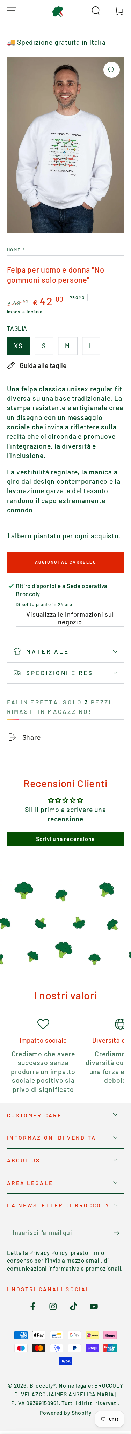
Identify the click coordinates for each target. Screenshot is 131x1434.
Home (14, 249)
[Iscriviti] (119, 1233)
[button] (96, 11)
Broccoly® (43, 1385)
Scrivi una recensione (65, 838)
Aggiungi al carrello (65, 562)
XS (18, 346)
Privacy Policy (48, 1252)
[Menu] (12, 11)
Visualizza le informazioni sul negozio (70, 618)
